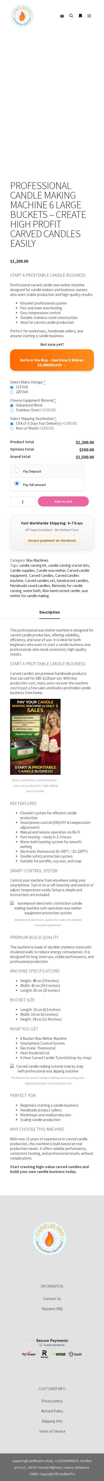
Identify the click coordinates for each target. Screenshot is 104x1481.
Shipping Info (52, 1421)
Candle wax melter (51, 570)
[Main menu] (89, 16)
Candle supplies (22, 570)
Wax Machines (37, 560)
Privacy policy (52, 1400)
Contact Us (52, 1298)
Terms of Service (52, 1431)
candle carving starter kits (68, 565)
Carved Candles (41, 575)
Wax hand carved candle (61, 590)
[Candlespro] (22, 16)
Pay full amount (34, 484)
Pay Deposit (32, 471)
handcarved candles (72, 580)
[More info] (80, 16)
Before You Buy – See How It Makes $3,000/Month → (52, 362)
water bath (32, 590)
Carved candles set (40, 580)
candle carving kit (32, 565)
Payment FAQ (52, 1308)
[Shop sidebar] (62, 16)
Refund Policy (52, 1411)
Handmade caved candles (30, 585)
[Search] (71, 16)
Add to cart (63, 501)
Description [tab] (49, 612)
